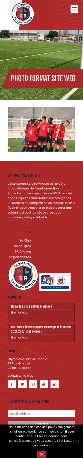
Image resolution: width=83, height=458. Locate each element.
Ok (41, 454)
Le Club (25, 240)
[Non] (77, 441)
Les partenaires (19, 257)
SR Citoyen (23, 251)
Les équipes (22, 246)
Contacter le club (20, 375)
